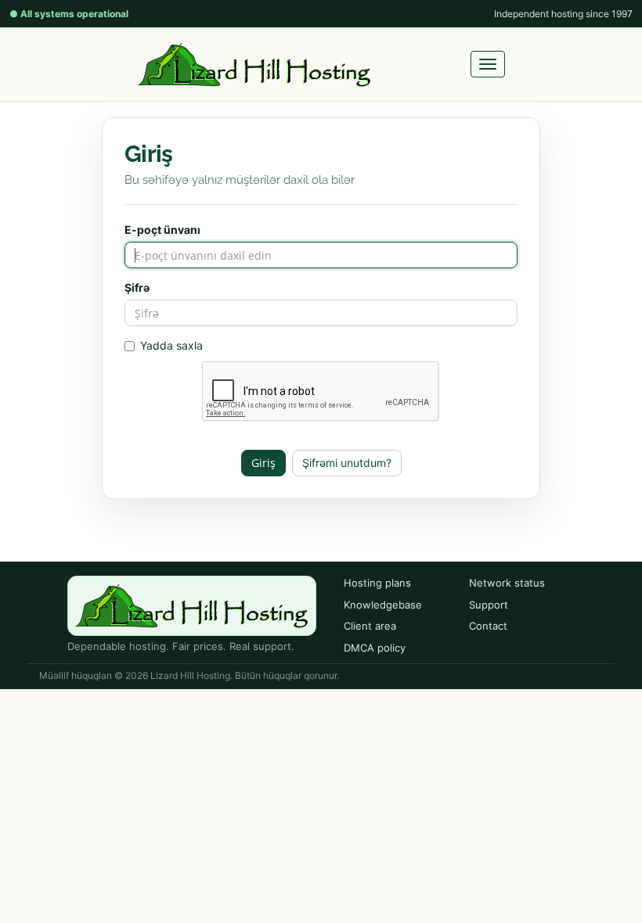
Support (488, 604)
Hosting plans (377, 582)
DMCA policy (375, 647)
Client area (370, 626)
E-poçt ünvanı (162, 229)
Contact (488, 626)
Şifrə (137, 287)
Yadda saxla (171, 345)
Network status (507, 582)
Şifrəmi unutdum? (346, 462)
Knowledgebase (383, 604)
